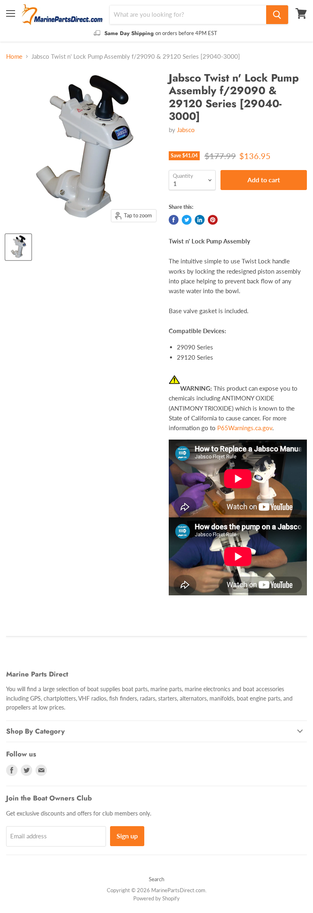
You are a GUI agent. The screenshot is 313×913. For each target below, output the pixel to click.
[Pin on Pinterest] (213, 220)
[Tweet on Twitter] (187, 220)
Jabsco (186, 129)
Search (156, 879)
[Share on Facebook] (174, 220)
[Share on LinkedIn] (200, 220)
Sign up (127, 836)
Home (14, 56)
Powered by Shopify (156, 898)
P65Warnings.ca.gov (244, 427)
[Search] (277, 14)
